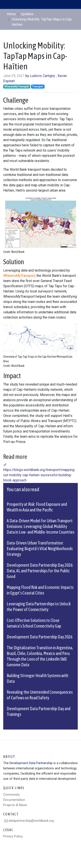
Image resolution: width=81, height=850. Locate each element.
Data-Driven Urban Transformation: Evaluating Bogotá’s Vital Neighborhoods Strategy (40, 548)
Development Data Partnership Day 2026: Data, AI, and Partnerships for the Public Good (40, 571)
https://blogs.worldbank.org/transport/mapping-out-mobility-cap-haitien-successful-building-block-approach (39, 475)
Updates (27, 14)
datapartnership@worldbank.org (31, 821)
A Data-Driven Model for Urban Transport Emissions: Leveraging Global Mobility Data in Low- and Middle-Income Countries (40, 526)
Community (11, 795)
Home (11, 14)
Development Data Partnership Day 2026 (39, 636)
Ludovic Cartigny (42, 76)
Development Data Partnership (31, 763)
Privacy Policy (13, 836)
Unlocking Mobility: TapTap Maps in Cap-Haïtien (42, 22)
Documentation (14, 800)
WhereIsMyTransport (19, 276)
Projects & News (15, 805)
